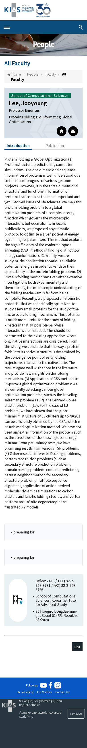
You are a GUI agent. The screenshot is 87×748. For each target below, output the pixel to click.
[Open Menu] (7, 27)
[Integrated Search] (80, 27)
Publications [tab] (56, 145)
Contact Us (62, 692)
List (77, 646)
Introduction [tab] (18, 145)
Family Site (76, 713)
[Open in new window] (43, 685)
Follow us (32, 685)
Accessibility (25, 692)
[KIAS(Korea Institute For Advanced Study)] (27, 10)
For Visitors (44, 692)
